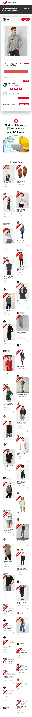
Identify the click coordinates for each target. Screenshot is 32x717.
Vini (7, 193)
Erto (8, 19)
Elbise (10, 630)
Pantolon (11, 216)
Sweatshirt (20, 305)
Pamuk (21, 191)
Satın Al (16, 72)
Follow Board (24, 104)
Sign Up (26, 8)
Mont (23, 637)
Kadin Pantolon (21, 338)
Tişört (7, 194)
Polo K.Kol (6, 282)
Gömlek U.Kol (7, 409)
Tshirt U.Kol (6, 186)
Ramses (22, 222)
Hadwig (8, 223)
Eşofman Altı (20, 574)
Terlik (23, 184)
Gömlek (8, 417)
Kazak (10, 77)
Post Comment (23, 98)
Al (28, 19)
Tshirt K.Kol (20, 215)
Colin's (6, 77)
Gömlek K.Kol (7, 470)
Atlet (5, 439)
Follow (26, 80)
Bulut (21, 281)
